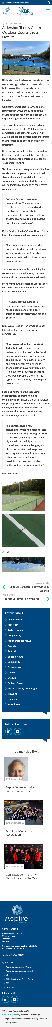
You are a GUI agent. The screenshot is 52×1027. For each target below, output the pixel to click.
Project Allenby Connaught (22, 688)
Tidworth (13, 694)
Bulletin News (15, 657)
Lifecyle (12, 678)
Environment (15, 667)
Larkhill (11, 672)
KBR (8, 975)
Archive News (15, 630)
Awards (12, 646)
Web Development (10, 1015)
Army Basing (14, 635)
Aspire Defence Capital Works (18, 967)
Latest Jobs (10, 987)
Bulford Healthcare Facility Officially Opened (29, 587)
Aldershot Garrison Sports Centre (19, 979)
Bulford (12, 651)
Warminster (14, 704)
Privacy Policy (11, 1023)
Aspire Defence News (19, 641)
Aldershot (13, 625)
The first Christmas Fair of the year (21, 597)
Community (14, 662)
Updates (12, 699)
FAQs (8, 983)
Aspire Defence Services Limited (19, 971)
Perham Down (15, 683)
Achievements (15, 619)
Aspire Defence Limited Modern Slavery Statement (26, 1019)
